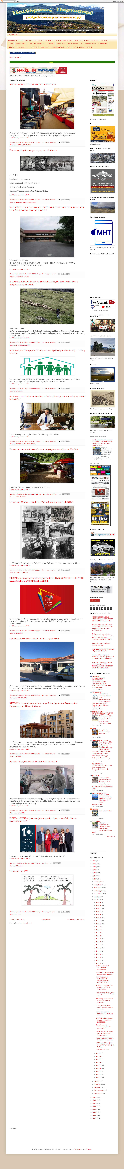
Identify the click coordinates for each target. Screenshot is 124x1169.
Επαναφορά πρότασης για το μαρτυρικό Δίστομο (33, 150)
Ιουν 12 (99, 957)
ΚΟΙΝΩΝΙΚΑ (105, 40)
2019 (94, 1097)
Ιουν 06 (99, 1062)
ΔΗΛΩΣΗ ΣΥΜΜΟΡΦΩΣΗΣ (63, 40)
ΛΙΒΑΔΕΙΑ (51, 44)
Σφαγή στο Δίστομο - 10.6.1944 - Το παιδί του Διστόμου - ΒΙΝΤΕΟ (41, 502)
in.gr (98, 471)
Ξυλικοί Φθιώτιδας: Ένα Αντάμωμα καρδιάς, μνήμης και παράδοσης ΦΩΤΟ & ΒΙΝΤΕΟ (103, 656)
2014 (94, 1112)
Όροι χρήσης (28, 40)
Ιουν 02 (99, 1074)
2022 (94, 873)
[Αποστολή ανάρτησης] (59, 142)
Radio (103, 474)
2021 (94, 876)
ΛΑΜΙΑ (10, 44)
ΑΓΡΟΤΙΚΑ (19, 345)
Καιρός (108, 474)
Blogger (88, 1149)
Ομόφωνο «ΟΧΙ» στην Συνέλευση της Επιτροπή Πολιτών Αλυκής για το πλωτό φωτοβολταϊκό (102, 799)
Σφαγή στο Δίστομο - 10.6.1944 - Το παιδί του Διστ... (104, 1013)
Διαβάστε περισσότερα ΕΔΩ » (20, 138)
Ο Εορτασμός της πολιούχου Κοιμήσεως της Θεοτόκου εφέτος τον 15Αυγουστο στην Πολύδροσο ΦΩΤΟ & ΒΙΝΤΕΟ (103, 636)
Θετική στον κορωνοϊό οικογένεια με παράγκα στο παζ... (104, 1007)
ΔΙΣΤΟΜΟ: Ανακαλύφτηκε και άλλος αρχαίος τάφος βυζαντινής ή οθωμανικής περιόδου (102, 768)
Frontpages (94, 466)
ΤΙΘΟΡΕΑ (11, 47)
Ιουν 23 (99, 924)
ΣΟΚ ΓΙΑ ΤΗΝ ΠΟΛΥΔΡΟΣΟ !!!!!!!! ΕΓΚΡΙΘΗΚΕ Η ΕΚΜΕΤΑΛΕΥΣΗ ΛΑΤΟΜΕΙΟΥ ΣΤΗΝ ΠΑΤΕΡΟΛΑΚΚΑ (102, 665)
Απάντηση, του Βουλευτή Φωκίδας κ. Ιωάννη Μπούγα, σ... (104, 1000)
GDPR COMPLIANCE (14, 40)
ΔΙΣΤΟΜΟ (19, 202)
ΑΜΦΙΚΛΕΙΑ (49, 40)
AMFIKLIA (96, 821)
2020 (94, 879)
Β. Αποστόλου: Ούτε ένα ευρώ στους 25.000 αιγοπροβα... (104, 987)
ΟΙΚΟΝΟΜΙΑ (27, 145)
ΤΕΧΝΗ (18, 914)
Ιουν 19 (99, 936)
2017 (94, 1103)
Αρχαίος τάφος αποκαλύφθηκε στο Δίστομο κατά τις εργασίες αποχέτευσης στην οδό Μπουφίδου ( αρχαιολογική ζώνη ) (102, 782)
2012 (94, 1118)
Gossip (103, 471)
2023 (94, 870)
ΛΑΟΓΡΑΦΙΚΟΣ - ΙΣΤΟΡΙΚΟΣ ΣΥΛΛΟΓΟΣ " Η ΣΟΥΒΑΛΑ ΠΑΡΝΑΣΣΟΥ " (102, 713)
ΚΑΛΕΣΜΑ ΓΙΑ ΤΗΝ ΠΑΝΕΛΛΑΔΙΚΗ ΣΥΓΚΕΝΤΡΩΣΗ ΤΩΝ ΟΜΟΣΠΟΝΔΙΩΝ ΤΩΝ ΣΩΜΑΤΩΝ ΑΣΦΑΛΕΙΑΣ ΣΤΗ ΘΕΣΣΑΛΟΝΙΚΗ (101, 682)
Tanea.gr (93, 471)
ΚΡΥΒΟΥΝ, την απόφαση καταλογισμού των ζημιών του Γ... (104, 1033)
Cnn (100, 466)
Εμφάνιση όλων (111, 836)
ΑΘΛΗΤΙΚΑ (38, 40)
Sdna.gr (106, 469)
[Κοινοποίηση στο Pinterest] (69, 142)
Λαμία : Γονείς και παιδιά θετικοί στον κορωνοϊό (33, 761)
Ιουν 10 (99, 963)
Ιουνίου (97, 900)
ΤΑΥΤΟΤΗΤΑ (103, 44)
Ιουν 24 (99, 921)
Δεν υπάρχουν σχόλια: (49, 142)
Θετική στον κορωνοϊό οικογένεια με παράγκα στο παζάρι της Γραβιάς (44, 449)
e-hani (94, 728)
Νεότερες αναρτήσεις (17, 919)
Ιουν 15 (99, 948)
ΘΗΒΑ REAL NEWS (99, 793)
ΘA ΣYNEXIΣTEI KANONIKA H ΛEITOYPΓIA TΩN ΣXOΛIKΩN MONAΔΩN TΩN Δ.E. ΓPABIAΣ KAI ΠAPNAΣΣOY (47, 209)
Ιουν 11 (99, 960)
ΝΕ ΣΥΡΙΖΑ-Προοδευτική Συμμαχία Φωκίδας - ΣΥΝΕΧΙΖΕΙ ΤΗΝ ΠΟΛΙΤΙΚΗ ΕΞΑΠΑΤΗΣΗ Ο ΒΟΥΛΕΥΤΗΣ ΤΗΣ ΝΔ (47, 579)
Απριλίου (97, 1084)
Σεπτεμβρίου (99, 891)
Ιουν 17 (99, 942)
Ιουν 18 (99, 939)
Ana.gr (92, 469)
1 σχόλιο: (45, 863)
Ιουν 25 (99, 918)
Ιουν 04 (99, 1068)
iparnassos (95, 676)
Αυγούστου (98, 894)
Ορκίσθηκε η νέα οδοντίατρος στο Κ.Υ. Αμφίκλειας (34, 638)
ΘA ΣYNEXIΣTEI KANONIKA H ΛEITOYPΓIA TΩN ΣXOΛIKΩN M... (103, 980)
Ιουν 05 (99, 1065)
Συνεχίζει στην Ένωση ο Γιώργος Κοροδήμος (104, 732)
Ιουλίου (97, 897)
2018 (94, 1100)
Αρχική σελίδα (12, 34)
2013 (94, 1115)
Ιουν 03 (99, 1071)
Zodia (107, 471)
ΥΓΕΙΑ (24, 497)
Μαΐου (96, 1081)
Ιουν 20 (99, 933)
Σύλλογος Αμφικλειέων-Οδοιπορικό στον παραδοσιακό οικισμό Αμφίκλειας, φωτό (102, 827)
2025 (94, 864)
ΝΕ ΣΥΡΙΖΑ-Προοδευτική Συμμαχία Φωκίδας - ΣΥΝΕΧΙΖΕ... (104, 1020)
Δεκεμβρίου (98, 882)
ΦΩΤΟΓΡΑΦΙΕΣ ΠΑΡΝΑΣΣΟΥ (61, 47)
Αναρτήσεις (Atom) (25, 923)
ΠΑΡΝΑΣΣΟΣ (61, 44)
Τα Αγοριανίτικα (22, 47)
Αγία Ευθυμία (97, 764)
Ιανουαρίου (98, 1093)
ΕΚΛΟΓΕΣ (78, 40)
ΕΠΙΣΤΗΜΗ (19, 276)
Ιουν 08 (99, 1056)
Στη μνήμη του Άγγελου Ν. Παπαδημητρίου (101, 644)
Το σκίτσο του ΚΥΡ (19, 870)
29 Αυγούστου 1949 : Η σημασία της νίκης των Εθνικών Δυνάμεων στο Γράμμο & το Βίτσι (105, 719)
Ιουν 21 (99, 930)
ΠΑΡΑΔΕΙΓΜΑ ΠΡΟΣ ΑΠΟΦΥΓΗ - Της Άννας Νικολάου (103, 650)
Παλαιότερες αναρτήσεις (76, 919)
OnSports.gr (99, 469)
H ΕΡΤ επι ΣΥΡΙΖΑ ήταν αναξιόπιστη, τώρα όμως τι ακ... (105, 1044)
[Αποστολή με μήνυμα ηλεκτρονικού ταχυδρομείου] (62, 142)
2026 (94, 861)
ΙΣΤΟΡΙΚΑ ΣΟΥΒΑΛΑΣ (91, 40)
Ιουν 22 (99, 927)
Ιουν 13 (99, 954)
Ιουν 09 (99, 1053)
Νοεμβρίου (98, 885)
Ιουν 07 (99, 1059)
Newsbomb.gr (106, 466)
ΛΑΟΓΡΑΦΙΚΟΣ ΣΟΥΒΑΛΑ (36, 44)
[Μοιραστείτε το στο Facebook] (67, 142)
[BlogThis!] (64, 142)
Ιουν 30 (99, 902)
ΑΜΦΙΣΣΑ (19, 145)
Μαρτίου (97, 1087)
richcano (77, 1149)
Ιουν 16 (99, 945)
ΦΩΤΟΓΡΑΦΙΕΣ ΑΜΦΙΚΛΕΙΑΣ (39, 47)
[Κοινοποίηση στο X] (65, 142)
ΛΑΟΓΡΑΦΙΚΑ (20, 44)
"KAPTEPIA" (97, 692)
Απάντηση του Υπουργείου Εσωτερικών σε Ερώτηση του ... (105, 994)
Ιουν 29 (99, 905)
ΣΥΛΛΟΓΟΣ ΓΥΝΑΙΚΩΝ (88, 44)
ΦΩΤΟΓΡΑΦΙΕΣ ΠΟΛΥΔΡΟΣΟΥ (82, 47)
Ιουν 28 (99, 908)
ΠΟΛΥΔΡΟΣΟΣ (73, 44)
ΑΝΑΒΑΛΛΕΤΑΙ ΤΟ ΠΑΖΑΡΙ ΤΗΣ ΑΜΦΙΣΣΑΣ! (33, 84)
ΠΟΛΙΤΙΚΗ (32, 202)
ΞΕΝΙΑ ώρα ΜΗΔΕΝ (105, 811)
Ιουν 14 (99, 951)
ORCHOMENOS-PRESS (100, 740)
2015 (94, 1109)
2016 (94, 1106)
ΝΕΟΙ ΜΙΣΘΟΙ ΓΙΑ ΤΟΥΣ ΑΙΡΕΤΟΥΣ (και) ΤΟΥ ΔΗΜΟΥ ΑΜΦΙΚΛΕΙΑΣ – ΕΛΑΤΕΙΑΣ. (102, 619)
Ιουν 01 (99, 1077)
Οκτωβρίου (98, 888)
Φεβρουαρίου (99, 1090)
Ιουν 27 (99, 911)
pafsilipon (95, 809)
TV (99, 474)
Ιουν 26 (99, 914)
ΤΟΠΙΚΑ (26, 276)
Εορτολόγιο (94, 474)
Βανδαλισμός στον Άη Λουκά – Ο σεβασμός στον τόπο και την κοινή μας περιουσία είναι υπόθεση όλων (102, 442)
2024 (94, 867)
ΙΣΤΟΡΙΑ (25, 202)
